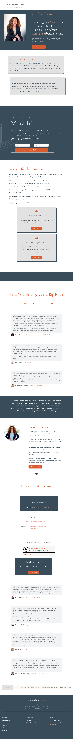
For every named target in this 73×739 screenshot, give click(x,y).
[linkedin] (58, 724)
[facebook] (50, 724)
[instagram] (53, 724)
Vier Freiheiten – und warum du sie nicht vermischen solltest (27, 688)
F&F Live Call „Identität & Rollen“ (42, 507)
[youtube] (55, 724)
